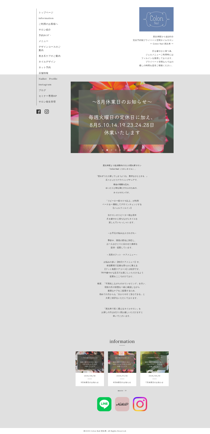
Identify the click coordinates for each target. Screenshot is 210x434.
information (46, 18)
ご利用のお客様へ (48, 23)
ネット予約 (45, 67)
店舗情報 (43, 73)
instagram (45, 84)
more (121, 390)
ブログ (42, 90)
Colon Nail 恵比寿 (99, 431)
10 (141, 150)
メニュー (43, 41)
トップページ (46, 12)
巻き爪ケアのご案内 (50, 55)
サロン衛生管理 (47, 101)
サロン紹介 (45, 29)
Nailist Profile (48, 78)
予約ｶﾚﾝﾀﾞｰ (45, 35)
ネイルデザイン (47, 61)
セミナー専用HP (48, 95)
